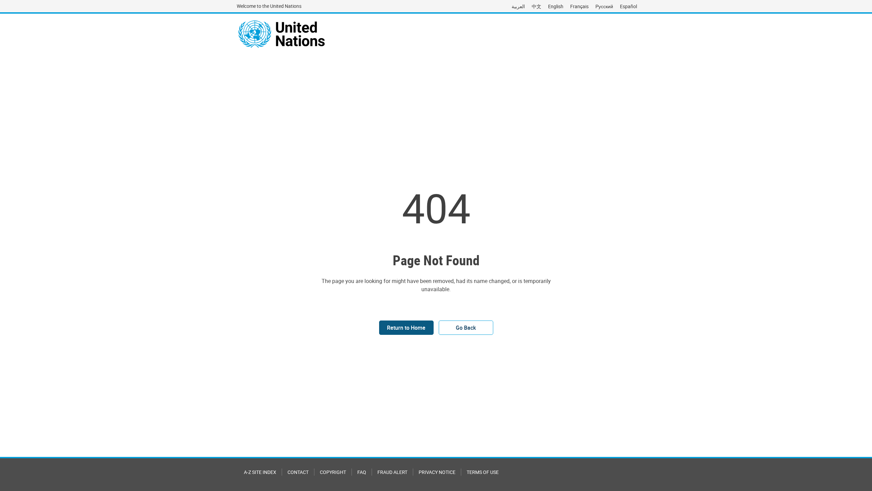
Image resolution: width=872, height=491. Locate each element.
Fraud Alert (392, 472)
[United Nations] (281, 34)
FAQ (361, 472)
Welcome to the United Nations (269, 6)
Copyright (333, 472)
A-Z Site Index (260, 472)
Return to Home (406, 327)
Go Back (466, 327)
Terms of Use (483, 472)
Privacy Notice (437, 472)
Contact (298, 472)
